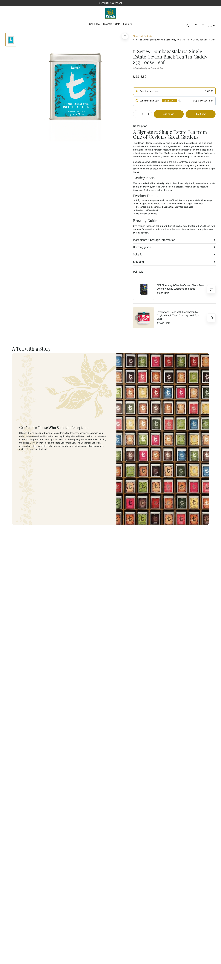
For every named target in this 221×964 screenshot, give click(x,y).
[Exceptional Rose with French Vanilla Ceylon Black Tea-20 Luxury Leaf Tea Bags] (143, 317)
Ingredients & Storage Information (154, 239)
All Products (146, 36)
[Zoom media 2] (125, 36)
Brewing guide (142, 247)
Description (140, 125)
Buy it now (200, 114)
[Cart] (196, 25)
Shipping (138, 261)
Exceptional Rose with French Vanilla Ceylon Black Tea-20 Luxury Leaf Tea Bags (178, 315)
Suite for (138, 254)
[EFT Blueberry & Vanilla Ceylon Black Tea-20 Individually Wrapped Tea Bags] (143, 289)
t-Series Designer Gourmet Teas (148, 68)
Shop (135, 36)
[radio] (174, 91)
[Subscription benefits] (179, 101)
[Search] (187, 25)
